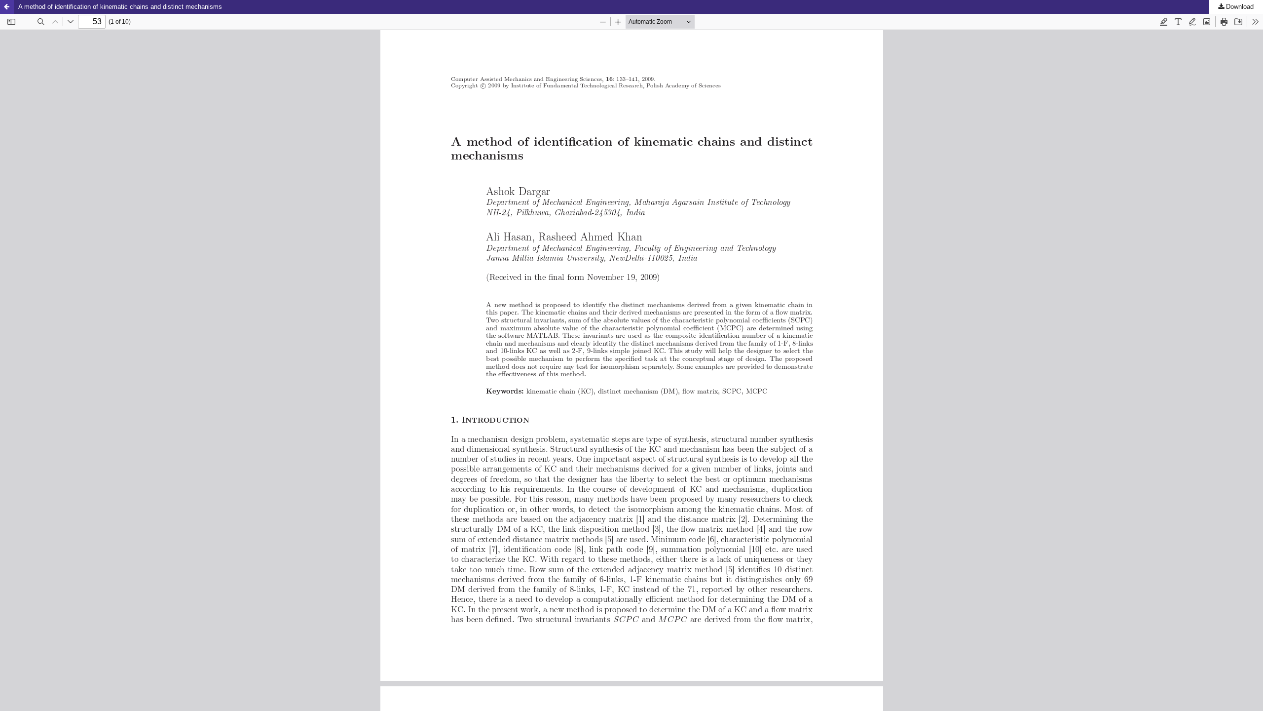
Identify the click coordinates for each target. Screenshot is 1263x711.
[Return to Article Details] (7, 7)
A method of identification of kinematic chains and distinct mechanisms (120, 6)
